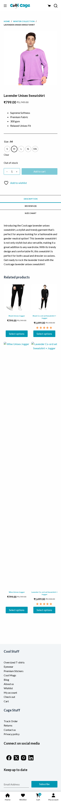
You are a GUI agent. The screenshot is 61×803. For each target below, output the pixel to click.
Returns (8, 725)
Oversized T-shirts (14, 662)
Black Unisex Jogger (17, 316)
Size (6, 141)
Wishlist (8, 688)
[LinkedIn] (31, 757)
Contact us (10, 729)
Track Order (11, 721)
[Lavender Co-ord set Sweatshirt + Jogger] (44, 464)
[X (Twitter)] (16, 757)
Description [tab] (30, 199)
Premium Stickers (13, 671)
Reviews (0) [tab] (30, 206)
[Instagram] (23, 757)
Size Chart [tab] (30, 213)
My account (10, 692)
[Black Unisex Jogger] (17, 297)
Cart (6, 701)
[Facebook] (9, 757)
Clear (6, 154)
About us (9, 683)
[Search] (55, 6)
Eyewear (8, 666)
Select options (16, 333)
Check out (9, 696)
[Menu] (5, 5)
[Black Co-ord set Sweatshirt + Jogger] (44, 297)
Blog (6, 679)
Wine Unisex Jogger (17, 592)
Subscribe (44, 784)
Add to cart (40, 171)
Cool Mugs (10, 675)
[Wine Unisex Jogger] (17, 464)
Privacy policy (12, 734)
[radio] (7, 149)
